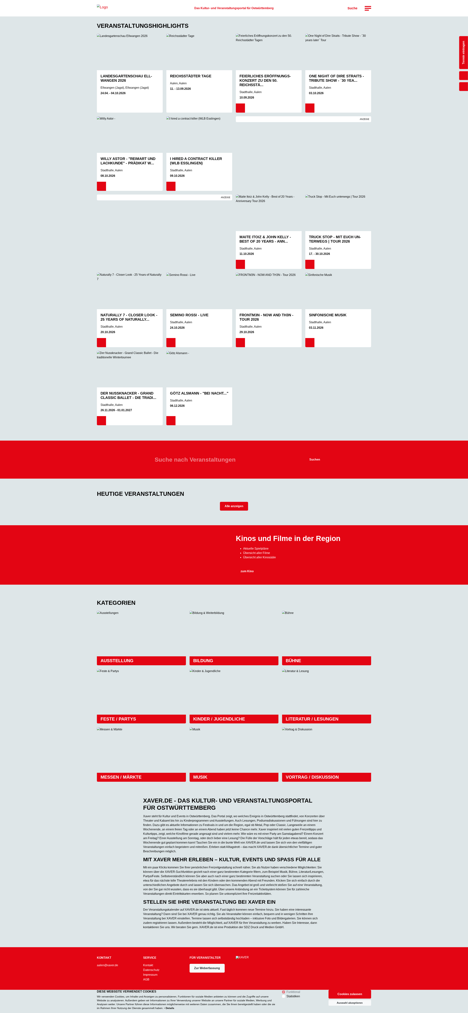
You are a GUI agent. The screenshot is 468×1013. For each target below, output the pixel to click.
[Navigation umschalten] (368, 8)
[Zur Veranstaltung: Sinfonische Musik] (338, 291)
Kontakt (148, 965)
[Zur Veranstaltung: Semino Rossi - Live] (199, 291)
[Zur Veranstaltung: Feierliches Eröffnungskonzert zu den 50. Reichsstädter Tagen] (269, 52)
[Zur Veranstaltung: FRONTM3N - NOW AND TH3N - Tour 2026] (269, 291)
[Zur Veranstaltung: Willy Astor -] (130, 134)
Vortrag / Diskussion (312, 777)
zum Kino (247, 571)
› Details (169, 1008)
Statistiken (293, 996)
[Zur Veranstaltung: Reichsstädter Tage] (199, 52)
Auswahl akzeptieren (350, 1002)
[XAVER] (102, 8)
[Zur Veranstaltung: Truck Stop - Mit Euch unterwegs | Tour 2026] (338, 213)
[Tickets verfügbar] (240, 108)
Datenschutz (151, 970)
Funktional (293, 991)
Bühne (293, 660)
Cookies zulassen (349, 994)
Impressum (150, 974)
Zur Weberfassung (207, 968)
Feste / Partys (118, 718)
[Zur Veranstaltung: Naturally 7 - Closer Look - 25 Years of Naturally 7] (130, 291)
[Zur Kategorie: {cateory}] (141, 633)
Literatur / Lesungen (312, 718)
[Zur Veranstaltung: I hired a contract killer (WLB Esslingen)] (199, 134)
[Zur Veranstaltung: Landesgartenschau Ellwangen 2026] (130, 52)
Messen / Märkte (121, 777)
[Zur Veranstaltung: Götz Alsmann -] (199, 369)
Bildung (203, 660)
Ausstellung (117, 660)
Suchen (314, 459)
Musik (200, 777)
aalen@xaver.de (107, 965)
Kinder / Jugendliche (219, 718)
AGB (146, 979)
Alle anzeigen (234, 506)
